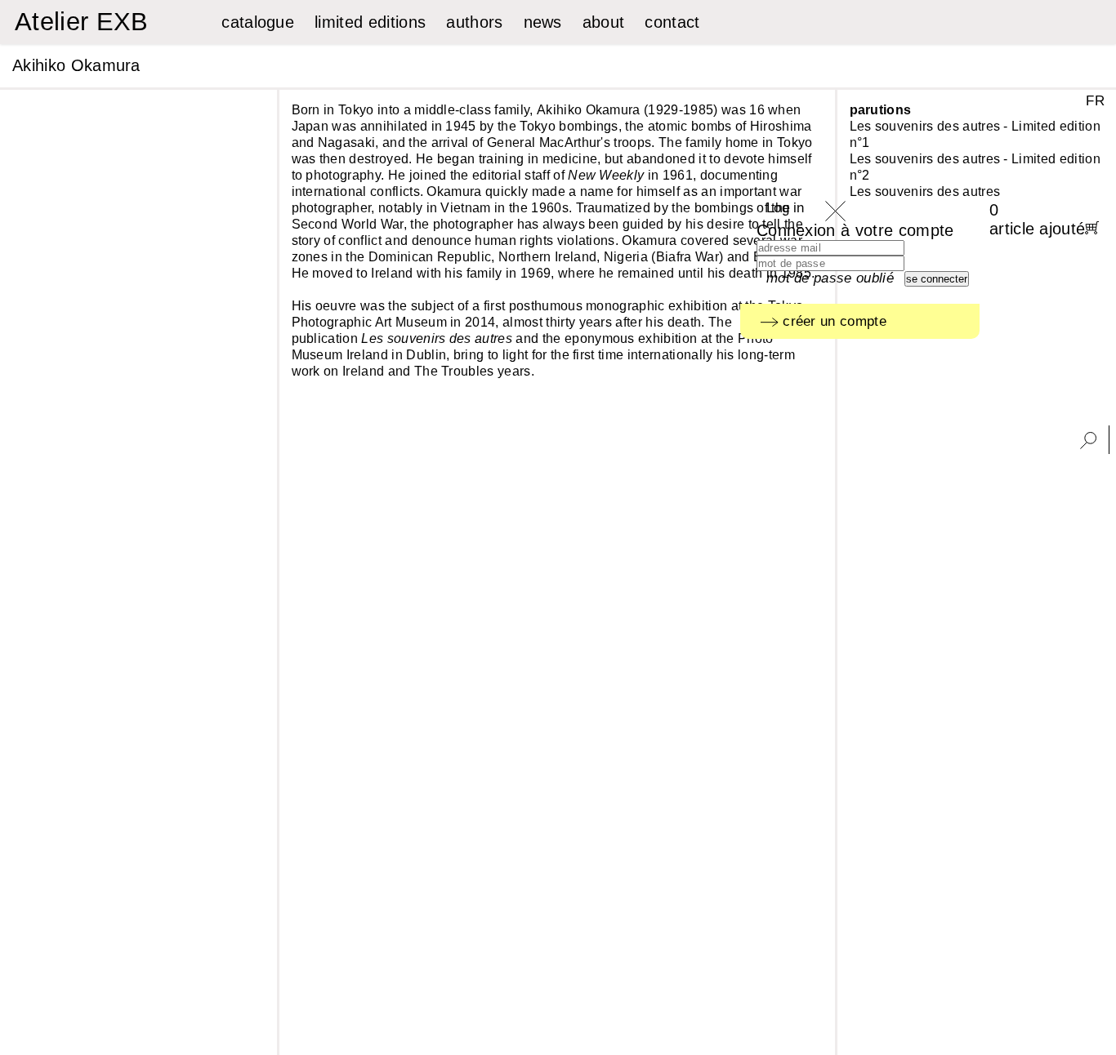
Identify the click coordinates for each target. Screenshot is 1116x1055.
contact (672, 22)
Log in (785, 208)
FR (1095, 101)
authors (474, 22)
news (543, 22)
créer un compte (832, 321)
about (604, 22)
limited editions (370, 22)
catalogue (257, 22)
